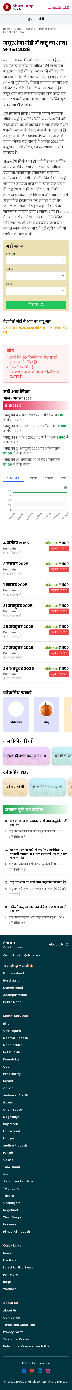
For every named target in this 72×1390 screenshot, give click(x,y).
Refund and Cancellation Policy (26, 1346)
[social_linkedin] (40, 1370)
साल (63, 478)
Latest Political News (18, 1267)
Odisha (30, 28)
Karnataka (11, 1059)
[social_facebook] (24, 1370)
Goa (6, 1067)
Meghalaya (11, 1117)
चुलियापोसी (15, 787)
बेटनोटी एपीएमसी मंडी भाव (26, 756)
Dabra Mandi (12, 1002)
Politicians (10, 1275)
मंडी (41, 19)
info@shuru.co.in (30, 955)
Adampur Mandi (15, 995)
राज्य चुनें (10, 253)
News (7, 1253)
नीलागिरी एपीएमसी (47, 787)
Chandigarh (12, 1203)
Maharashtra (12, 1045)
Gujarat (8, 1102)
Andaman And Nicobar (20, 1095)
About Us (56, 944)
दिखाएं (33, 304)
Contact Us (11, 1318)
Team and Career (16, 1339)
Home (6, 28)
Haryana (9, 1224)
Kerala (8, 1081)
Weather (9, 1289)
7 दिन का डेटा (13, 478)
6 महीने (49, 478)
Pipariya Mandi (13, 973)
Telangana (11, 1189)
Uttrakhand (11, 1131)
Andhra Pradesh (15, 1146)
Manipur (9, 1138)
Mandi (18, 28)
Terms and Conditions (19, 1325)
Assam (8, 1174)
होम (31, 19)
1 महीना (33, 478)
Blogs (7, 1282)
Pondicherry (12, 1074)
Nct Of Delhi (11, 1052)
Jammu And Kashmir (18, 1181)
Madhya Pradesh (15, 1038)
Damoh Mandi (13, 988)
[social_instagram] (48, 1370)
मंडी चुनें (10, 269)
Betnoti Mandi (47, 28)
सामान (9, 284)
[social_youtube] (32, 1370)
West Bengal (12, 1217)
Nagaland (10, 1210)
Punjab (8, 1153)
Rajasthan (10, 1124)
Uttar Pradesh (13, 1110)
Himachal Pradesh (16, 1232)
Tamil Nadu (11, 1167)
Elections (9, 1260)
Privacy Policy (13, 1332)
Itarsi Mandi (11, 981)
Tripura (8, 1196)
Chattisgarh (12, 1031)
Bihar (7, 1024)
